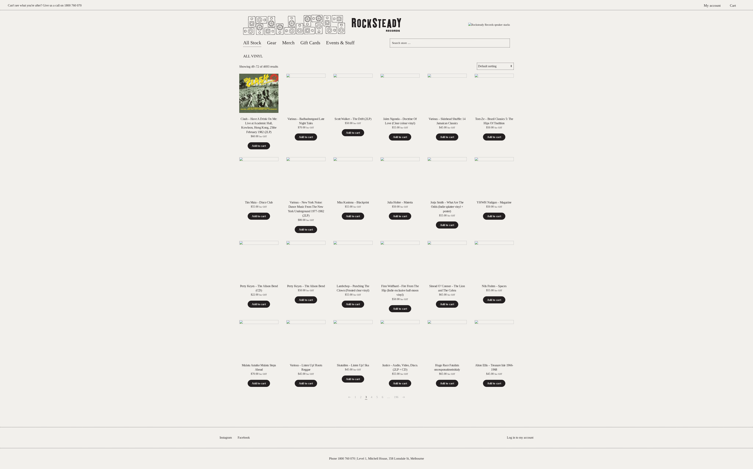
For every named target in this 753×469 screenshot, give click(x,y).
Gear (271, 42)
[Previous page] (349, 397)
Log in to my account (520, 437)
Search (505, 43)
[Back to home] (376, 25)
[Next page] (403, 397)
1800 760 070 (73, 5)
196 (396, 397)
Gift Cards (310, 42)
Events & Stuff (340, 42)
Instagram (226, 437)
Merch (288, 42)
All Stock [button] (252, 42)
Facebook (244, 437)
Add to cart (259, 145)
